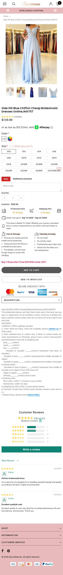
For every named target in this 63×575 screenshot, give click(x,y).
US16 (8, 164)
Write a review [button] (31, 449)
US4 (39, 151)
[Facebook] (3, 551)
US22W (9, 170)
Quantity (5, 193)
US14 (54, 158)
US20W (54, 164)
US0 (9, 151)
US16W (24, 164)
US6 (54, 151)
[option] (31, 10)
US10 (24, 158)
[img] (7, 468)
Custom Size (54, 170)
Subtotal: (6, 204)
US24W (23, 170)
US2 (24, 151)
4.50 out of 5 (39, 418)
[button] (8, 116)
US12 (39, 158)
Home (5, 16)
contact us (54, 329)
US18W (39, 164)
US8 (9, 158)
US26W (39, 170)
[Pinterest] (8, 551)
